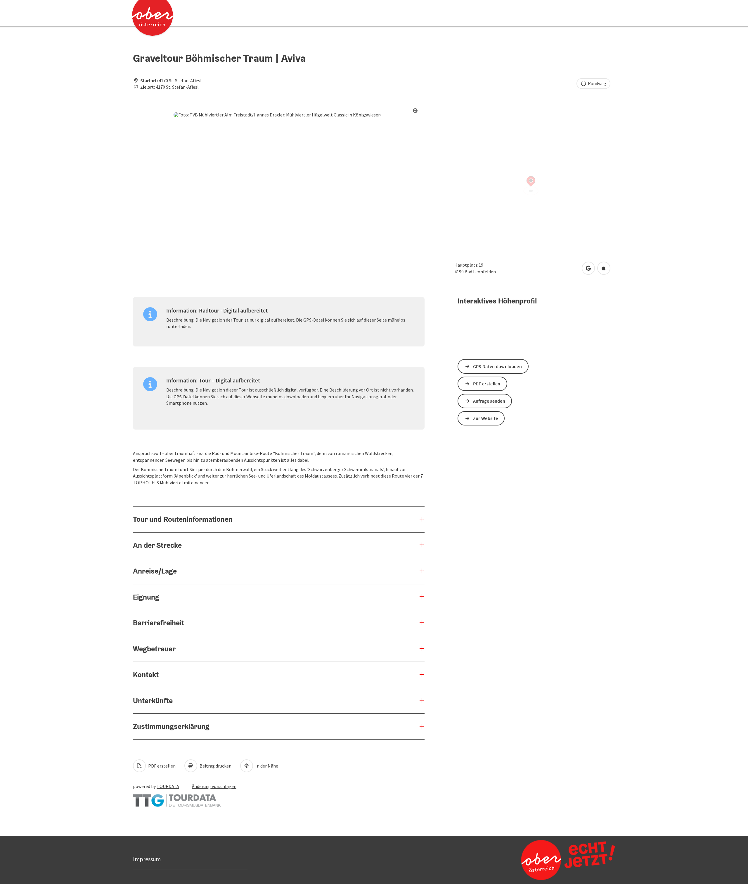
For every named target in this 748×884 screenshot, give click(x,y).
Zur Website (485, 418)
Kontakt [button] (146, 674)
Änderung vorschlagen (214, 786)
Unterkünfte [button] (153, 700)
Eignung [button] (146, 597)
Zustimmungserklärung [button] (171, 726)
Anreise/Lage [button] (155, 571)
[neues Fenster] (177, 797)
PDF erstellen (161, 766)
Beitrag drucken (215, 766)
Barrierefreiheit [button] (158, 622)
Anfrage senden (489, 401)
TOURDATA (168, 786)
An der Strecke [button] (157, 545)
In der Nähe (266, 766)
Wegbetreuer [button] (154, 648)
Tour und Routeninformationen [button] (183, 519)
